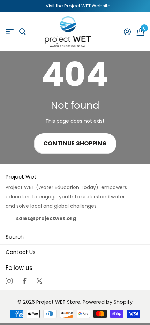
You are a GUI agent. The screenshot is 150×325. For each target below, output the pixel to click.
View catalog (10, 32)
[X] (39, 281)
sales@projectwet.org (46, 218)
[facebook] (24, 281)
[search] (22, 32)
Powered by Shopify (108, 301)
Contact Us (21, 252)
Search (15, 236)
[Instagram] (9, 281)
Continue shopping (75, 143)
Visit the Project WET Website (78, 5)
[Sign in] (127, 31)
